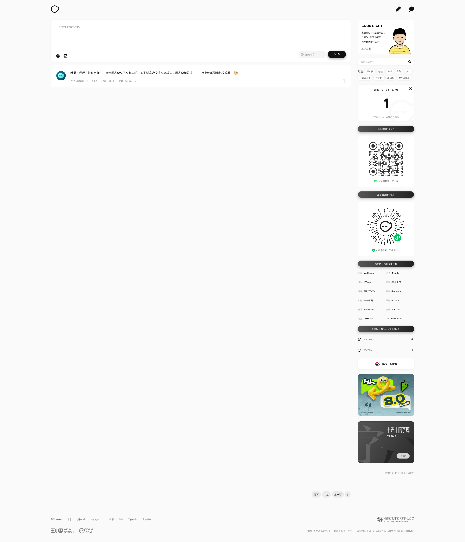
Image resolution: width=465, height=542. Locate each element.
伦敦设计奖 (365, 77)
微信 (380, 71)
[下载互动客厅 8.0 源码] (386, 395)
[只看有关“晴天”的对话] (61, 76)
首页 (316, 494)
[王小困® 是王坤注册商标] (62, 531)
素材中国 (368, 300)
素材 (408, 71)
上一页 (338, 494)
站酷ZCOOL (370, 291)
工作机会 (132, 519)
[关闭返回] (410, 88)
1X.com (367, 282)
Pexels (395, 273)
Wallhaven (369, 273)
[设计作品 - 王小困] (398, 9)
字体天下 (396, 282)
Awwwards (369, 309)
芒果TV (379, 77)
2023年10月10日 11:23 (83, 81)
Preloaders (396, 318)
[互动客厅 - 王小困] (411, 9)
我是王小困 (377, 32)
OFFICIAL (369, 318)
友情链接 (94, 519)
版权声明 (81, 519)
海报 (390, 71)
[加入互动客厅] (412, 339)
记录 (69, 519)
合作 (121, 519)
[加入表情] (58, 56)
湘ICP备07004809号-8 (319, 530)
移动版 (390, 77)
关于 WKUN (56, 519)
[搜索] (409, 61)
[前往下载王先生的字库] (386, 442)
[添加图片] (65, 56)
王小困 (370, 71)
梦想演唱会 (404, 77)
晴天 (73, 73)
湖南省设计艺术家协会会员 (399, 519)
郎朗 (399, 71)
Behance (396, 291)
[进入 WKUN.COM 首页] (86, 531)
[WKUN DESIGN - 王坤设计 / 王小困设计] (55, 9)
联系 (111, 519)
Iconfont (396, 300)
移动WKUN (130, 81)
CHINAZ (396, 309)
